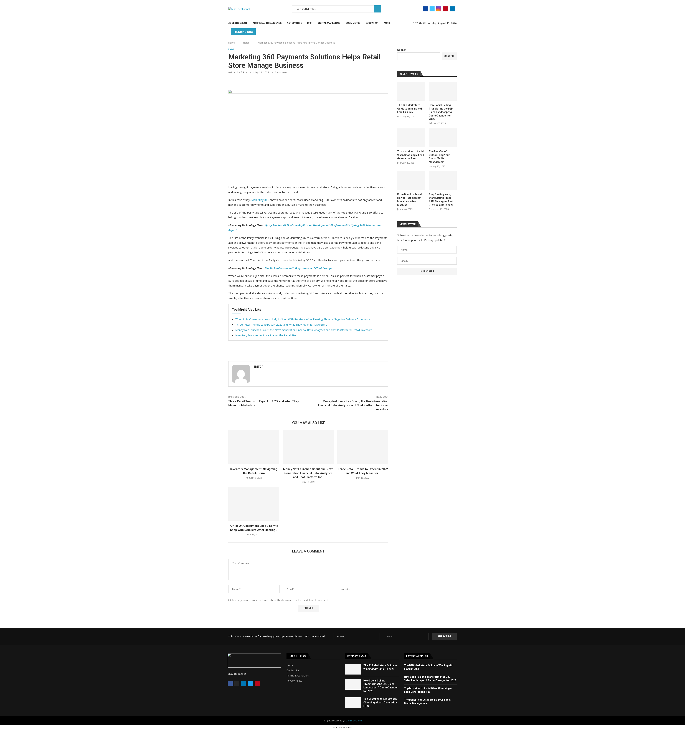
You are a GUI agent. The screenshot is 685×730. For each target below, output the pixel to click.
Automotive (294, 23)
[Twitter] (432, 8)
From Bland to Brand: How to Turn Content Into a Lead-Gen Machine (409, 199)
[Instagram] (438, 8)
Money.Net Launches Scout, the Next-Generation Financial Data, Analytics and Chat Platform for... (308, 473)
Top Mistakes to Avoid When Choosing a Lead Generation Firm (410, 155)
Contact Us (292, 670)
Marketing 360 (260, 200)
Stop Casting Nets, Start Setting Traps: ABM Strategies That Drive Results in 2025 (441, 199)
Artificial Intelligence (267, 23)
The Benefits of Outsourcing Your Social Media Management (439, 156)
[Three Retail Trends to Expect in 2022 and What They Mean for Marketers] (362, 447)
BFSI (309, 23)
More (387, 23)
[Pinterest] (445, 8)
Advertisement (237, 23)
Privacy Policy (294, 681)
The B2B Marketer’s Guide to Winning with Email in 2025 (410, 108)
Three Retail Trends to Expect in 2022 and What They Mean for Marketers (281, 324)
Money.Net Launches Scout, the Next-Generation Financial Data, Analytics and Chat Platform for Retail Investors (303, 330)
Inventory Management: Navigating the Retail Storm (267, 335)
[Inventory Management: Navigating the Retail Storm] (253, 447)
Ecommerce (353, 23)
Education (372, 23)
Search (377, 8)
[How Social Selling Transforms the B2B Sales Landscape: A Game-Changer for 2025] (443, 91)
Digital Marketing (329, 23)
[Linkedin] (452, 8)
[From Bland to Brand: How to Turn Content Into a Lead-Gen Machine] (411, 180)
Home (231, 42)
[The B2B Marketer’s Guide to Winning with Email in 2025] (411, 91)
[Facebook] (425, 8)
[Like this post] (254, 82)
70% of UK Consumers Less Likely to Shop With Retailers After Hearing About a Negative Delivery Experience (302, 319)
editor (243, 72)
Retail (246, 42)
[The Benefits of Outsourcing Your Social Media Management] (443, 137)
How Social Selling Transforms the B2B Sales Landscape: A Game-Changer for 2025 (441, 112)
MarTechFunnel (354, 720)
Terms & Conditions (298, 675)
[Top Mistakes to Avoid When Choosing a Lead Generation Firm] (411, 137)
